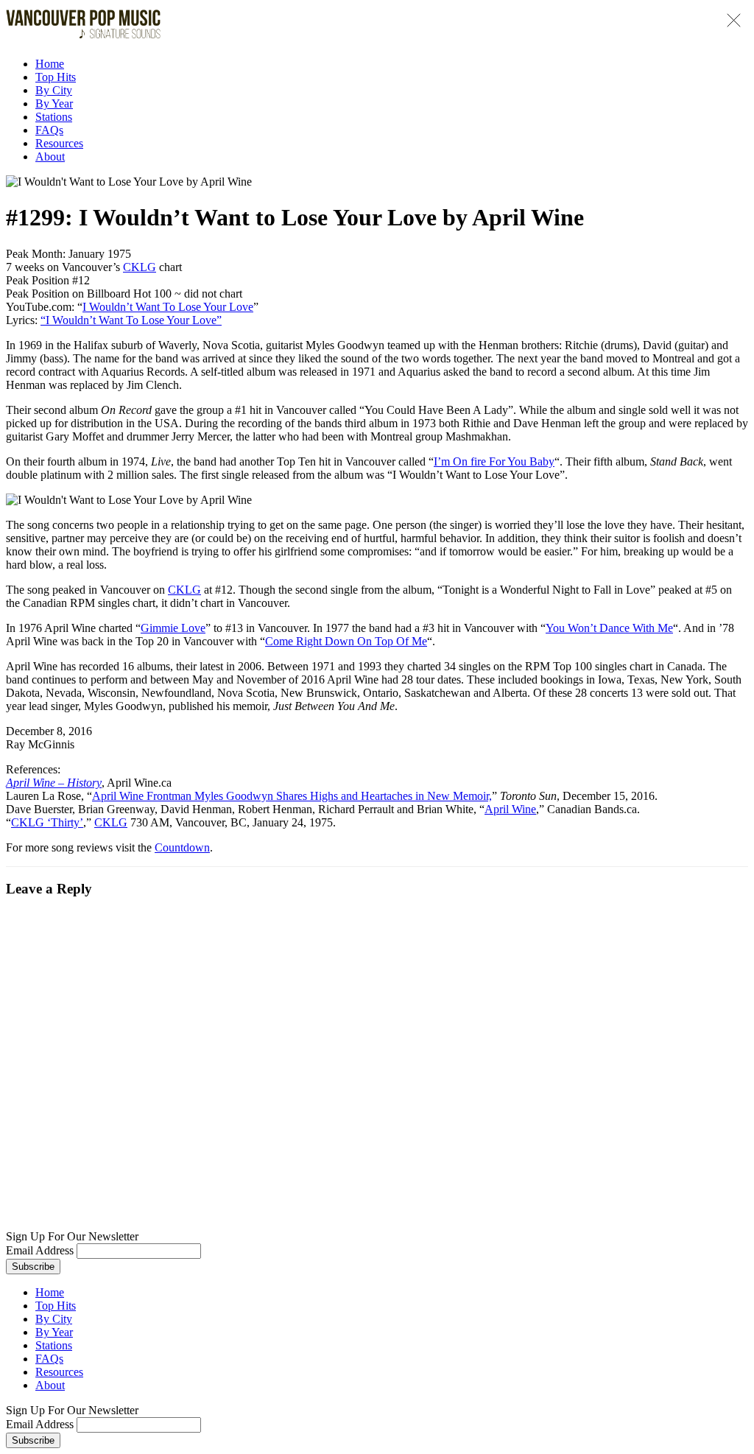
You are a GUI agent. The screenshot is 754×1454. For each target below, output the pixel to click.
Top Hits (55, 77)
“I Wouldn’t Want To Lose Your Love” (131, 320)
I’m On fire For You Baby (494, 461)
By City (53, 90)
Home (49, 63)
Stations (53, 116)
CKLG (139, 267)
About (50, 156)
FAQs (49, 130)
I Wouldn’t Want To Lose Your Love (167, 307)
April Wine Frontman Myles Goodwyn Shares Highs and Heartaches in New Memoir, (292, 796)
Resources (59, 143)
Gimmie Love (173, 628)
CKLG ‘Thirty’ (47, 822)
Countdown (182, 847)
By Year (54, 103)
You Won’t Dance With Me (609, 628)
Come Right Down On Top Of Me (346, 641)
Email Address (40, 1250)
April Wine (510, 809)
